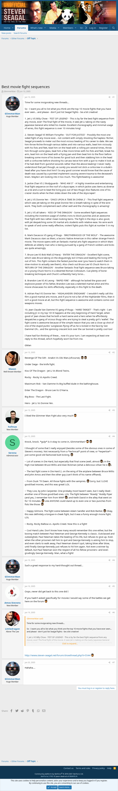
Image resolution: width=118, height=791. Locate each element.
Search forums (20, 33)
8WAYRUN (73, 776)
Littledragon (12, 628)
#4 (113, 436)
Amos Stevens (12, 602)
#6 (113, 612)
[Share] (109, 97)
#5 (113, 586)
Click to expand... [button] (70, 643)
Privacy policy (98, 768)
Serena (12, 452)
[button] (13, 28)
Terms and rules (83, 768)
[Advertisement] (59, 62)
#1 (113, 97)
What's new (36, 27)
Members (68, 27)
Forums (21, 27)
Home (7, 27)
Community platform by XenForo (59, 774)
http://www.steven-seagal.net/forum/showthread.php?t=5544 (57, 655)
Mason (12, 368)
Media (52, 27)
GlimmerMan (10, 91)
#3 (113, 410)
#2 (113, 352)
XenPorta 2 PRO (47, 776)
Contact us (68, 768)
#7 (113, 662)
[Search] (113, 28)
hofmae (12, 426)
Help (109, 768)
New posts (6, 33)
